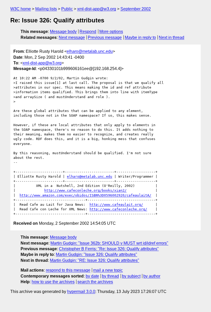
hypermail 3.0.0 (81, 291)
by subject (131, 276)
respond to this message (68, 270)
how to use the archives (53, 282)
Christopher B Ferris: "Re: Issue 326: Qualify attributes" (109, 249)
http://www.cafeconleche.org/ (118, 209)
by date (92, 276)
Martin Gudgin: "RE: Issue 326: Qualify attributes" (94, 260)
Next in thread (171, 37)
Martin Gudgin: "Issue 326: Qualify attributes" (96, 254)
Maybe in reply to (140, 37)
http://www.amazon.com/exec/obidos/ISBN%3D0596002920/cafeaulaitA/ (85, 195)
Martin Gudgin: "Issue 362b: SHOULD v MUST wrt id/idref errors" (109, 243)
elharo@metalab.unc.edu (90, 51)
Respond (88, 31)
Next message (72, 37)
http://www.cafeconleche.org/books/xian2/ (85, 190)
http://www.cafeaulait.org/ (116, 204)
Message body (63, 31)
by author (151, 276)
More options (111, 31)
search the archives (95, 282)
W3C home (20, 9)
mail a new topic (108, 270)
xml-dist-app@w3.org (96, 9)
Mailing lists (46, 9)
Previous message (105, 37)
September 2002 (135, 9)
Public (67, 9)
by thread (110, 276)
